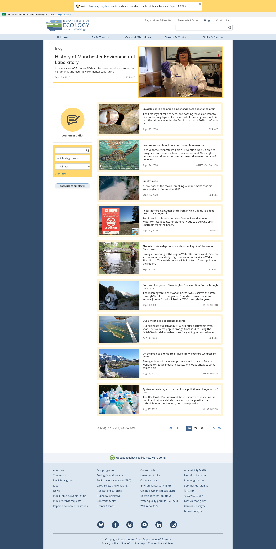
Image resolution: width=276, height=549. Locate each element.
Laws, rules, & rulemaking (112, 485)
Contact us (59, 475)
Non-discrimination (195, 475)
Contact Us (222, 20)
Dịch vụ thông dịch (195, 501)
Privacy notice (110, 543)
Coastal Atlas (148, 480)
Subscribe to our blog (71, 185)
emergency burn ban (103, 6)
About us (58, 470)
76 (189, 428)
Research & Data (188, 20)
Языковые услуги (194, 506)
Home (64, 37)
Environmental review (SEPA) (114, 480)
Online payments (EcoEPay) (156, 490)
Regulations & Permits (158, 20)
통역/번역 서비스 (194, 496)
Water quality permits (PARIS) (158, 501)
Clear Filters (60, 173)
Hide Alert (193, 4)
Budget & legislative (109, 496)
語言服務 (189, 490)
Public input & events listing (69, 496)
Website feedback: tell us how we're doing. (140, 458)
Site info (126, 543)
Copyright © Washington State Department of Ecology (138, 539)
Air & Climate (100, 37)
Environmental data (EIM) (155, 485)
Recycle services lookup (154, 496)
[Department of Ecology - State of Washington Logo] (64, 25)
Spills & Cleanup (213, 37)
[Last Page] (220, 428)
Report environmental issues (70, 506)
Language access (194, 480)
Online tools (147, 470)
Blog (207, 20)
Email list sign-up (63, 480)
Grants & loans (106, 506)
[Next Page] (214, 428)
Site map (139, 543)
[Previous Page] (177, 428)
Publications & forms (109, 490)
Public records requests (67, 501)
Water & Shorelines (138, 37)
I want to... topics (150, 475)
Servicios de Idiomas (196, 485)
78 (202, 428)
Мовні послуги (193, 511)
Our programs (105, 470)
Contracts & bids (106, 501)
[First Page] (171, 428)
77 (195, 428)
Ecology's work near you (111, 475)
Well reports (147, 506)
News (56, 490)
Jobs (55, 485)
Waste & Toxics (176, 37)
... (183, 428)
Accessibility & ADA (195, 470)
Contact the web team (161, 543)
